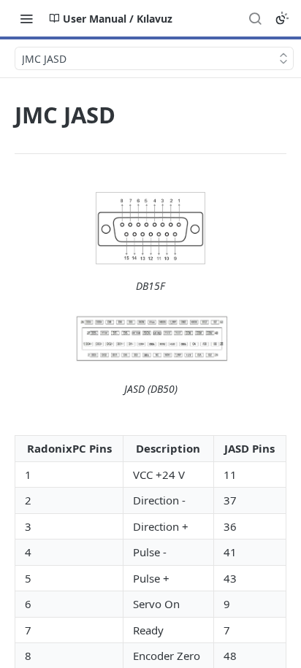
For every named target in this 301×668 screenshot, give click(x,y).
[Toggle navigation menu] (26, 18)
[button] (150, 228)
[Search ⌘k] (255, 18)
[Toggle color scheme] (282, 18)
